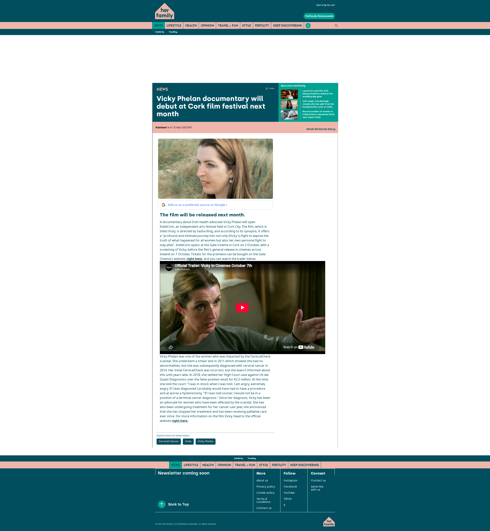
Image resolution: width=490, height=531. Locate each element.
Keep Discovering (287, 25)
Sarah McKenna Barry (320, 129)
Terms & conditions (263, 500)
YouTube (289, 492)
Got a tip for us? (325, 5)
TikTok (288, 499)
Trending (173, 32)
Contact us (263, 508)
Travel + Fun (228, 25)
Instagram (290, 480)
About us (262, 480)
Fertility (262, 25)
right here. (180, 421)
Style (246, 25)
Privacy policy (265, 486)
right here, (195, 259)
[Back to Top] (162, 504)
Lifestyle (174, 25)
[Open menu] (308, 25)
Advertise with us (317, 488)
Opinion (207, 25)
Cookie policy (265, 492)
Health (191, 25)
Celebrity (159, 32)
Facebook (290, 486)
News (158, 25)
